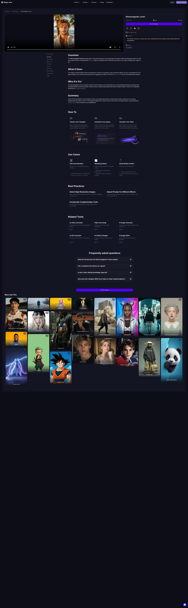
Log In (172, 2)
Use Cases (49, 68)
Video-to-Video (72, 102)
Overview (49, 56)
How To (48, 66)
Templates (7, 11)
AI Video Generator (80, 88)
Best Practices (50, 71)
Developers (109, 2)
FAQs (48, 75)
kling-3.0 (91, 60)
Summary (49, 64)
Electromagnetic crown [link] (26, 11)
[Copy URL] (138, 28)
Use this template (154, 24)
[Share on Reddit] (134, 28)
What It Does (50, 59)
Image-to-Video (129, 20)
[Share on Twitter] (131, 28)
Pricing (102, 2)
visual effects (15, 11)
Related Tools (50, 73)
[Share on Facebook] (127, 28)
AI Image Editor (81, 204)
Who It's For (49, 61)
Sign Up (181, 2)
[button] (185, 605)
